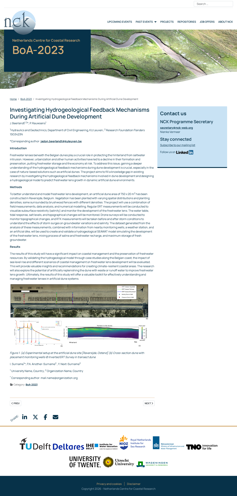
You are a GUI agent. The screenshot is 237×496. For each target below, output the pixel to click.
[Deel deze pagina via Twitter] (35, 418)
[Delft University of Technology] (35, 443)
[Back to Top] (231, 489)
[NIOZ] (135, 442)
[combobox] (213, 4)
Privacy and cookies (109, 484)
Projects (167, 22)
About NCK (225, 22)
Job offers (207, 22)
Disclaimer (134, 484)
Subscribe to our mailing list (177, 145)
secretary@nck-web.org (176, 128)
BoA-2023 (31, 384)
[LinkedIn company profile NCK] (184, 152)
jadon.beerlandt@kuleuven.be (61, 141)
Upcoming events (119, 22)
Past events (144, 22)
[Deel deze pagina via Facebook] (45, 418)
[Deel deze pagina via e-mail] (55, 418)
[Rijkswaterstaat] (168, 443)
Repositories (186, 22)
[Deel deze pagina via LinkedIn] (24, 418)
